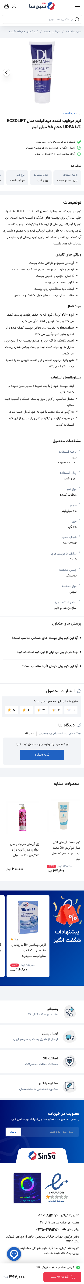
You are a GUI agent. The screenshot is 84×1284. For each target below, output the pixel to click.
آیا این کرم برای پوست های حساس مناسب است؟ (45, 638)
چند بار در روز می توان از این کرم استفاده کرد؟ (47, 652)
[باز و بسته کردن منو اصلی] (77, 6)
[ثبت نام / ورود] (14, 6)
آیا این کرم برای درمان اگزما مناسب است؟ (50, 666)
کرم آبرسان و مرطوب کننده (23, 32)
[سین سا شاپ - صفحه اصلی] (42, 6)
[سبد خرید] (6, 6)
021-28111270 (48, 1216)
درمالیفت (69, 113)
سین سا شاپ (73, 32)
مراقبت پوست (52, 32)
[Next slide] (6, 72)
